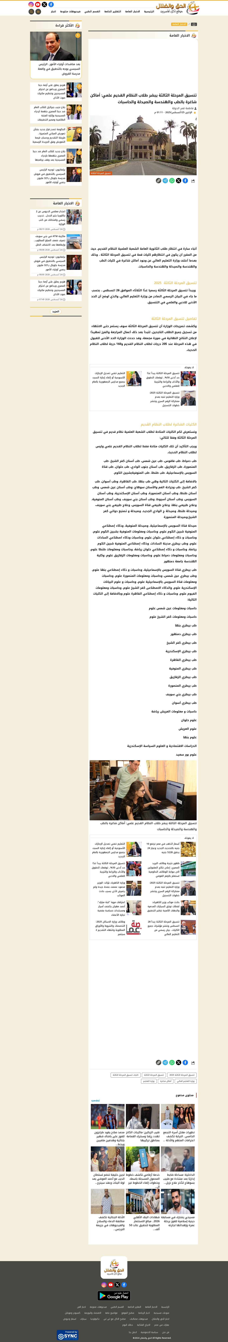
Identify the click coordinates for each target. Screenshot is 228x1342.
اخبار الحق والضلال (160, 1319)
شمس (168, 575)
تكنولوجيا (94, 1319)
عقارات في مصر (161, 1325)
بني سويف (173, 694)
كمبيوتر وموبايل (72, 1313)
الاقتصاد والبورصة (92, 1313)
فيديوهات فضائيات (139, 1319)
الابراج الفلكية (143, 1325)
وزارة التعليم (148, 1081)
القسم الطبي (92, 11)
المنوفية (175, 668)
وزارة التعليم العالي (185, 1081)
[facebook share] (185, 180)
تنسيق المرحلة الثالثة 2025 (181, 1075)
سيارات (83, 1319)
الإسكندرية (189, 587)
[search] (31, 12)
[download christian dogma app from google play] (114, 1296)
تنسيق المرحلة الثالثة (154, 1075)
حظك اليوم (127, 1325)
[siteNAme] (178, 8)
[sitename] (114, 1267)
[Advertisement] (143, 65)
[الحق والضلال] (194, 24)
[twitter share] (178, 180)
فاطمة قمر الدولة (183, 108)
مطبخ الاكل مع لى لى (114, 1319)
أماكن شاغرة (165, 1081)
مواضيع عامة (111, 1313)
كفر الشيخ (138, 587)
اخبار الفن (50, 11)
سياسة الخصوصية (149, 1332)
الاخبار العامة (132, 11)
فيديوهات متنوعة (70, 11)
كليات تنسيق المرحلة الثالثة (125, 1075)
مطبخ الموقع (128, 1313)
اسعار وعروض (69, 1319)
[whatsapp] (158, 180)
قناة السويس (171, 569)
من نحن (165, 1332)
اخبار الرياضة (144, 1313)
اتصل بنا (133, 1332)
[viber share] (165, 180)
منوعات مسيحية (161, 1313)
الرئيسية (149, 11)
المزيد (55, 311)
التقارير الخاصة (112, 11)
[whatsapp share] (172, 180)
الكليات (98, 593)
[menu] (38, 12)
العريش (165, 711)
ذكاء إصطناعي (117, 569)
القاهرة (136, 593)
